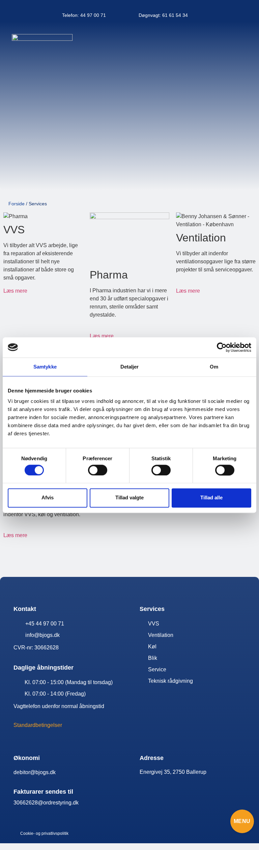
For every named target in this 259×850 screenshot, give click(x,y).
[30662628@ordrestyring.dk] (69, 803)
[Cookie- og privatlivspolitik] (53, 833)
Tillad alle (211, 498)
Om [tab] (214, 367)
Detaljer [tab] (129, 367)
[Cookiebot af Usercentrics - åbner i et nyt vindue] (221, 347)
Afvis (47, 498)
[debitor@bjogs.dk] (69, 772)
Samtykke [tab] (45, 367)
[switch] (97, 470)
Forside (16, 203)
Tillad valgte (129, 498)
